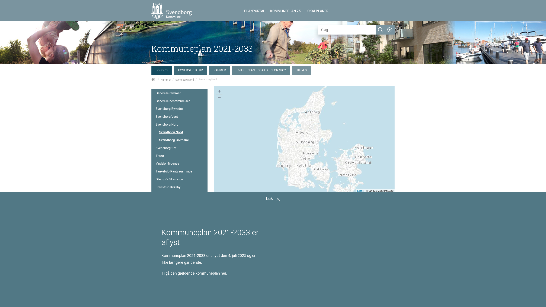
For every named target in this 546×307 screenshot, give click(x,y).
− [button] (219, 97)
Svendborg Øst (166, 148)
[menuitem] (162, 69)
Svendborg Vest (167, 117)
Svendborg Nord (184, 79)
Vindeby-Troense (167, 163)
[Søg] (380, 30)
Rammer (166, 79)
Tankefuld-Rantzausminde (174, 171)
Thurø (160, 156)
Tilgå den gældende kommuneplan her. (194, 273)
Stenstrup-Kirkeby (168, 187)
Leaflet (360, 190)
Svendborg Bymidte (169, 109)
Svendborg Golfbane (174, 140)
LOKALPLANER (317, 11)
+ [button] (219, 91)
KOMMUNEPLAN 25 (285, 11)
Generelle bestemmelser (173, 101)
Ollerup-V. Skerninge (169, 179)
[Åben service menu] (390, 30)
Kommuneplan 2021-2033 (202, 48)
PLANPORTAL (254, 11)
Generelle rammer (168, 93)
